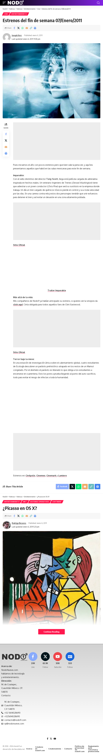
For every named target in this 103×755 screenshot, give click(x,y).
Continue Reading (51, 632)
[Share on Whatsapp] (22, 28)
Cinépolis (30, 475)
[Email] (27, 28)
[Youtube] (58, 660)
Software (57, 502)
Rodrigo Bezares (19, 523)
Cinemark (51, 475)
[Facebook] (33, 660)
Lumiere (62, 475)
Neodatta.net (19, 749)
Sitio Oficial (19, 245)
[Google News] (70, 660)
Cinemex (40, 475)
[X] (45, 660)
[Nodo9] (15, 3)
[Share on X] (18, 28)
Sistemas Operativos (39, 502)
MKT (25, 502)
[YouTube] (55, 739)
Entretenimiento (19, 14)
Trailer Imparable (57, 290)
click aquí (18, 304)
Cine (6, 14)
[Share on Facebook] (14, 28)
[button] (5, 3)
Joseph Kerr (17, 35)
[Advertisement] (56, 141)
